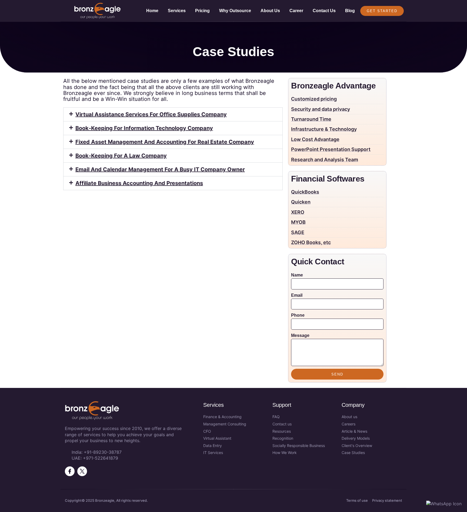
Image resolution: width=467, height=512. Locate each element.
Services (177, 10)
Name (297, 275)
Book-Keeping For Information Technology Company (144, 128)
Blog (350, 10)
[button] (173, 114)
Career (296, 10)
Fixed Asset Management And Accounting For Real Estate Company (164, 142)
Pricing (202, 10)
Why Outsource (235, 10)
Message (300, 335)
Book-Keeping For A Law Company (121, 155)
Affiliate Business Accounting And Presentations (139, 183)
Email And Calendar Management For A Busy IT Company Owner (160, 169)
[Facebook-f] (70, 471)
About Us (270, 10)
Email (296, 295)
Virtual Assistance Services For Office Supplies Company (151, 114)
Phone (298, 315)
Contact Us (324, 10)
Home (152, 10)
